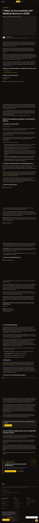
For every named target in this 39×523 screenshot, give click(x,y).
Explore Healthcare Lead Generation (10, 72)
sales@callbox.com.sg (6, 491)
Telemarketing (16, 501)
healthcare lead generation (21, 445)
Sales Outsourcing (17, 506)
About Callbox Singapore (31, 500)
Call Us (22, 1)
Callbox (13, 410)
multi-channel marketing (7, 363)
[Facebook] (6, 495)
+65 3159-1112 (5, 489)
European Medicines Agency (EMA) (29, 173)
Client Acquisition (17, 508)
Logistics (3, 506)
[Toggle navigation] (36, 1)
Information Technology (5, 501)
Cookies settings (10, 517)
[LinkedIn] (2, 495)
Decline (14, 519)
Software (3, 500)
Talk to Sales (7, 425)
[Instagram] (4, 495)
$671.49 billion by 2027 (26, 42)
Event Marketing (16, 505)
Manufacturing (4, 503)
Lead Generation (16, 500)
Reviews (28, 504)
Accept (6, 519)
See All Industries (4, 508)
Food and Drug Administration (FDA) (10, 173)
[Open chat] (36, 520)
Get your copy (5, 306)
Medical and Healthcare (5, 505)
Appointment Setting (17, 503)
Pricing (18, 1)
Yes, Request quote (7, 70)
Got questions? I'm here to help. (31, 517)
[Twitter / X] (8, 495)
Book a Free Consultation (10, 471)
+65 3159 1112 (21, 471)
